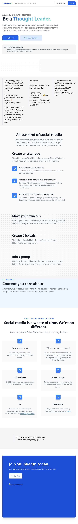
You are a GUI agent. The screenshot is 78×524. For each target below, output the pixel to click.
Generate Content (31, 38)
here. (56, 50)
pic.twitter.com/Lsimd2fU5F (14, 115)
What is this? (61, 3)
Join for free (15, 476)
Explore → (10, 38)
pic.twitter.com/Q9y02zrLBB (39, 100)
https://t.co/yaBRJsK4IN (63, 88)
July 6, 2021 (40, 440)
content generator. (27, 414)
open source (24, 25)
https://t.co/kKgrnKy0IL (12, 102)
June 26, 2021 (34, 105)
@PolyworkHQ (36, 93)
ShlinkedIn (7, 3)
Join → (72, 3)
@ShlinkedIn (18, 85)
